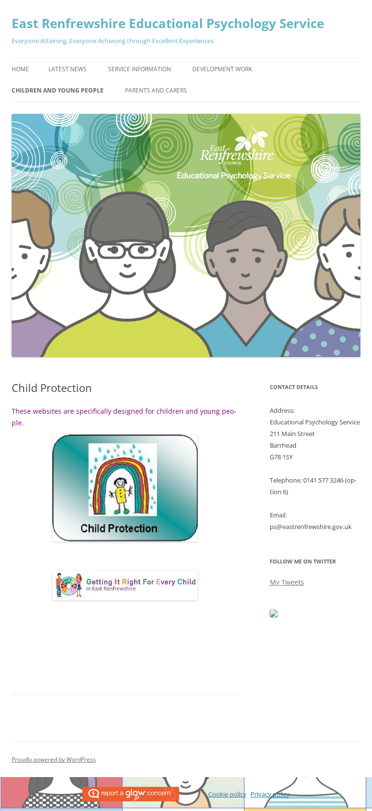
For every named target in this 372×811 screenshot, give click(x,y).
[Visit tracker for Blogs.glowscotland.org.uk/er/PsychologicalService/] (274, 615)
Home (20, 69)
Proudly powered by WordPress (54, 759)
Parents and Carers (156, 90)
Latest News (67, 69)
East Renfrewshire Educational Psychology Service (168, 23)
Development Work (222, 69)
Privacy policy (270, 794)
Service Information (139, 69)
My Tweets (287, 582)
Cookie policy (227, 794)
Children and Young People (58, 90)
